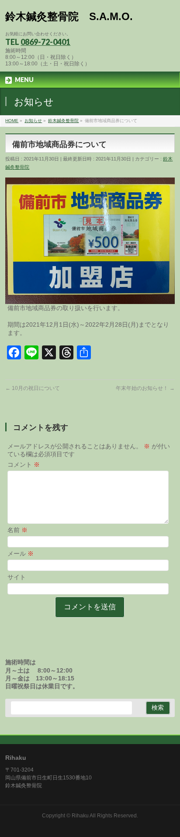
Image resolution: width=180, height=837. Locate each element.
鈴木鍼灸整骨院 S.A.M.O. (69, 16)
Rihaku (80, 816)
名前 (17, 529)
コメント (23, 464)
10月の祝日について (32, 388)
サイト (16, 577)
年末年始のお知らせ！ (145, 388)
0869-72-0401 (45, 42)
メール (20, 553)
